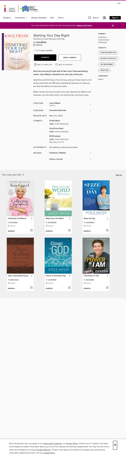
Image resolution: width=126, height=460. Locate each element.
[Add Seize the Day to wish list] (107, 230)
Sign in (115, 17)
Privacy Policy (72, 443)
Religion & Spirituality (108, 58)
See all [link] (119, 175)
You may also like (12, 174)
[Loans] (104, 18)
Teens (60, 17)
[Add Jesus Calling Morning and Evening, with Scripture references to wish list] (31, 287)
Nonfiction (104, 70)
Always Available (39, 17)
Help (118, 3)
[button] (93, 18)
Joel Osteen (90, 280)
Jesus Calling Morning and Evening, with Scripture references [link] (19, 276)
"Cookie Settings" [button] (43, 450)
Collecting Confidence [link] (17, 218)
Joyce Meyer (41, 42)
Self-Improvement (106, 64)
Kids (52, 17)
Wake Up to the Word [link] (55, 218)
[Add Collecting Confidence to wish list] (31, 230)
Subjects (7, 17)
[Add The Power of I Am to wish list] (107, 287)
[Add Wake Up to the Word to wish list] (69, 230)
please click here (84, 25)
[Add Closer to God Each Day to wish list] (69, 287)
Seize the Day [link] (89, 218)
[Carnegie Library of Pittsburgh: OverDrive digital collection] (21, 8)
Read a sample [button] (69, 57)
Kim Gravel (13, 222)
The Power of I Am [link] (91, 276)
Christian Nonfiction (108, 53)
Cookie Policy (49, 453)
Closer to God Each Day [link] (56, 276)
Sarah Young (14, 280)
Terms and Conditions (52, 443)
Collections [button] (20, 17)
